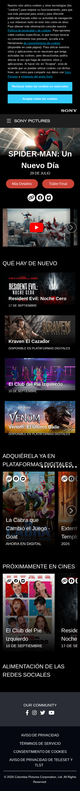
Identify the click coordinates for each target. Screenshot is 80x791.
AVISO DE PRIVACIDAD (40, 735)
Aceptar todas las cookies (40, 98)
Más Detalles (22, 184)
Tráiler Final (58, 184)
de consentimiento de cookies (41, 43)
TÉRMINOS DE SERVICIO (40, 743)
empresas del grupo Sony (36, 76)
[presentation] (71, 227)
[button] (42, 466)
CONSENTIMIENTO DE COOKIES (40, 752)
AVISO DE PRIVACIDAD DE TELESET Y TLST (41, 762)
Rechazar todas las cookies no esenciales (40, 86)
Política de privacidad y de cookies (29, 30)
